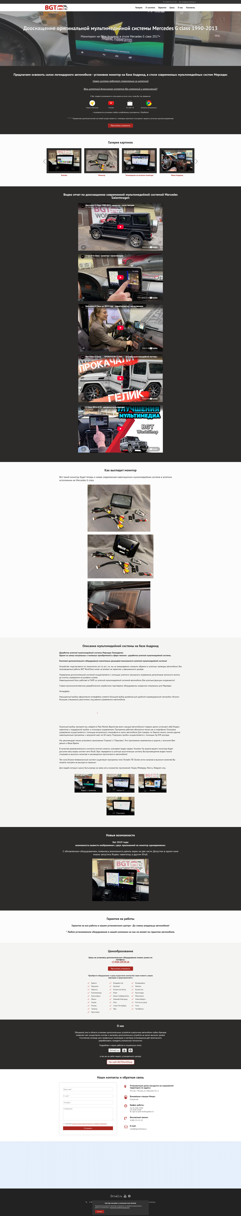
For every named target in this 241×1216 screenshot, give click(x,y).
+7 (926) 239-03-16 (120, 961)
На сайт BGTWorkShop (120, 1062)
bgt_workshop (150, 1202)
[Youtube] (124, 1050)
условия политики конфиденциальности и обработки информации (89, 1124)
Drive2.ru (114, 1050)
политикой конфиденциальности (120, 1207)
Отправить (88, 1128)
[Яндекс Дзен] (131, 1050)
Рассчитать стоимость (120, 125)
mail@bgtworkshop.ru (188, 2)
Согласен (99, 1211)
